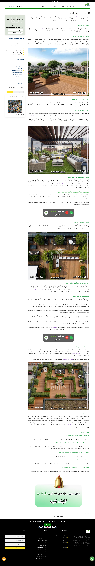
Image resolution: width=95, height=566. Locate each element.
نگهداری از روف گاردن (18, 41)
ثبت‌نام (15, 548)
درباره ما (54, 6)
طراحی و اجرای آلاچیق (42, 554)
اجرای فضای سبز (19, 66)
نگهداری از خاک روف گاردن (17, 47)
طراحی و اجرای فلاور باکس (42, 556)
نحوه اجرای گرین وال (64, 540)
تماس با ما (48, 6)
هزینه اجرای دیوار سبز (42, 540)
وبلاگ (59, 6)
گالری (63, 6)
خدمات (77, 6)
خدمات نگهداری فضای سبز (41, 558)
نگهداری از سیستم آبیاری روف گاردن (15, 48)
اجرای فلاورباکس (19, 76)
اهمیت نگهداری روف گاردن (17, 43)
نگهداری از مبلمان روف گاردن (17, 52)
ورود (50, 551)
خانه (82, 6)
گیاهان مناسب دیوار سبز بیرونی (62, 535)
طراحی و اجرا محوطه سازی (17, 72)
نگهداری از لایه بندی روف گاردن (16, 45)
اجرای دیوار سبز (19, 64)
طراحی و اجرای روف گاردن (17, 68)
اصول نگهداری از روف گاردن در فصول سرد (15, 54)
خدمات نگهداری (19, 78)
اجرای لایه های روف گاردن (17, 70)
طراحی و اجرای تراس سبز (17, 74)
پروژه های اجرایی (70, 6)
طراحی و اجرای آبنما (43, 551)
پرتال (82, 563)
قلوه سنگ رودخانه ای (20, 114)
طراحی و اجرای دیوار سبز (42, 538)
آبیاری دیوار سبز (65, 545)
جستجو (9, 92)
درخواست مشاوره (40, 6)
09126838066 (19, 6)
